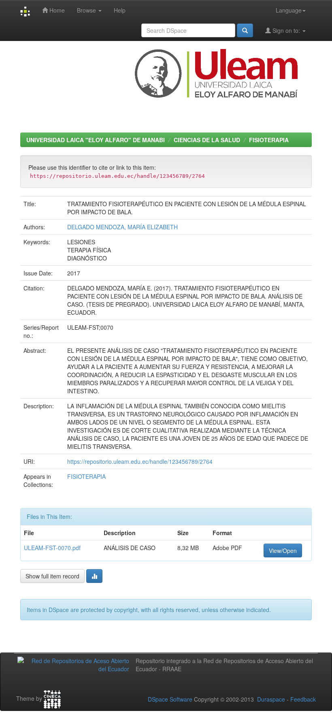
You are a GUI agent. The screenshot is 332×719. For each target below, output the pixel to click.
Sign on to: (286, 30)
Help (120, 10)
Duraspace (271, 699)
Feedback (303, 699)
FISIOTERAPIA (269, 140)
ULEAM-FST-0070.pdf (52, 548)
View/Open (283, 550)
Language (289, 10)
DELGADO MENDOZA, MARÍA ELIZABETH (122, 227)
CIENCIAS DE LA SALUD (207, 140)
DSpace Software (170, 699)
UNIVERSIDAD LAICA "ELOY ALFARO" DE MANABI (95, 140)
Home (56, 10)
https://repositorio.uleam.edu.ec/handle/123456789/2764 (140, 461)
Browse (87, 10)
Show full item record (52, 576)
